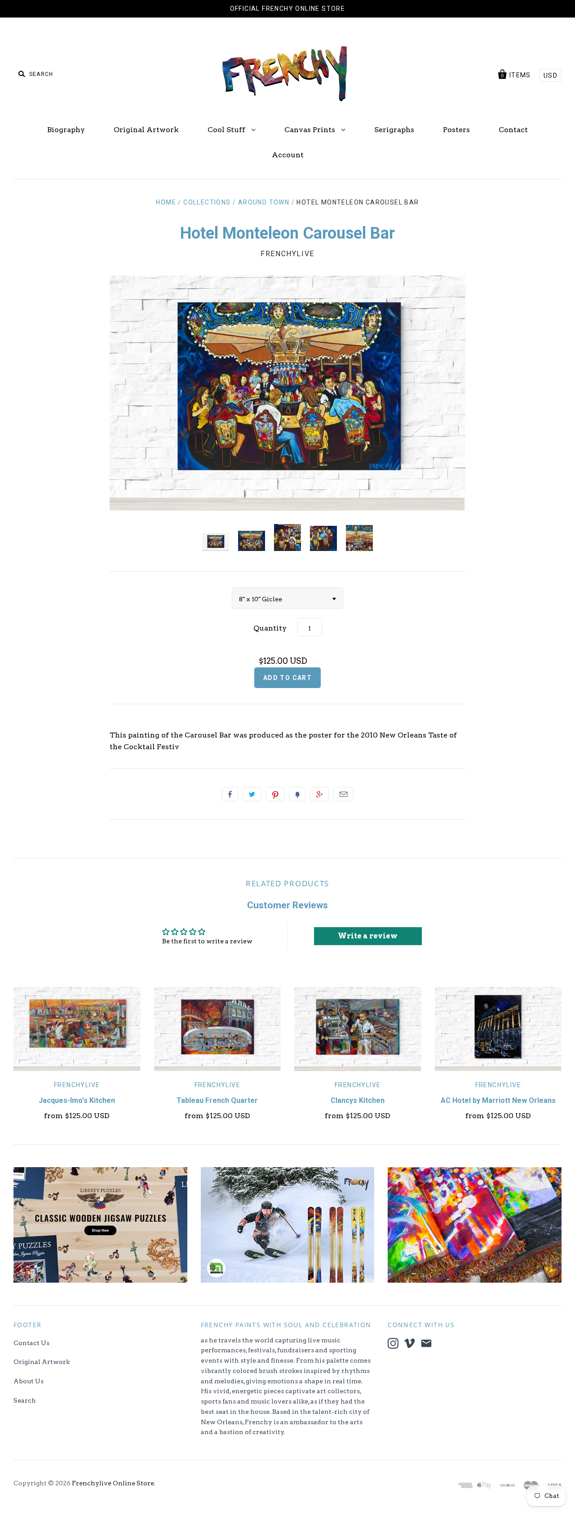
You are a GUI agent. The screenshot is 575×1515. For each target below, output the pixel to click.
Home (166, 202)
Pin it (275, 794)
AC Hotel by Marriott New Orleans (498, 1100)
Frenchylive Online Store (113, 1483)
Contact (513, 129)
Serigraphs (394, 129)
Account (288, 155)
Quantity (270, 628)
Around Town (263, 202)
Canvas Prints (310, 129)
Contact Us (31, 1342)
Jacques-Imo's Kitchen (77, 1100)
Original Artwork (146, 129)
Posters (456, 129)
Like (230, 794)
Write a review (368, 936)
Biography (66, 129)
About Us (28, 1381)
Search (24, 1400)
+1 (319, 794)
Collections (206, 202)
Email (343, 794)
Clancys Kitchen (358, 1100)
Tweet (252, 794)
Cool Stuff (227, 129)
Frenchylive (287, 253)
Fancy (297, 794)
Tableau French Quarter (217, 1100)
